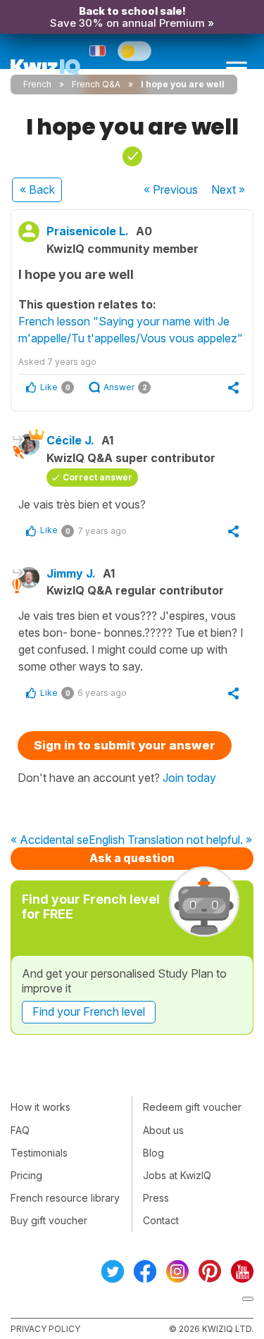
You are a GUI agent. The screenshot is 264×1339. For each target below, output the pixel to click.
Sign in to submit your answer (124, 745)
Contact (161, 1220)
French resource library (65, 1198)
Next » (228, 189)
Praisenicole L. (87, 231)
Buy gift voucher (49, 1220)
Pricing (26, 1175)
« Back (37, 189)
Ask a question (132, 858)
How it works (40, 1107)
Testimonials (39, 1153)
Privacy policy (45, 1329)
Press (156, 1198)
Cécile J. (70, 440)
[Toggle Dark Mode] (134, 51)
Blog (153, 1153)
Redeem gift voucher (192, 1107)
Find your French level (88, 1011)
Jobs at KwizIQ (177, 1175)
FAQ (20, 1130)
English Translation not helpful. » (170, 840)
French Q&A (96, 84)
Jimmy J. (71, 573)
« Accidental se (50, 840)
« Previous (171, 189)
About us (163, 1130)
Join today (189, 778)
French (37, 84)
